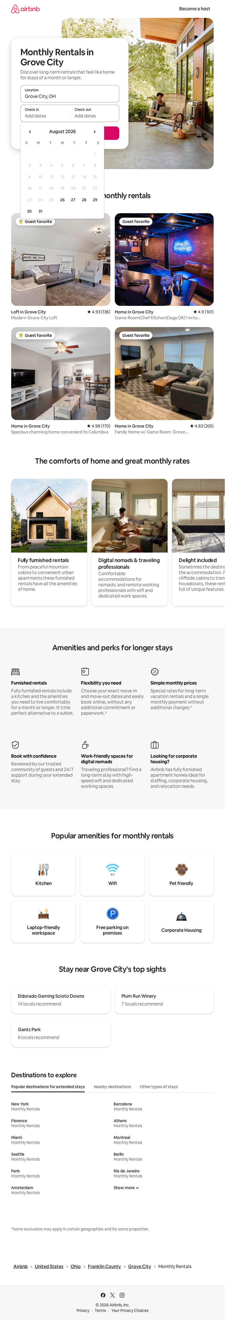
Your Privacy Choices (130, 1310)
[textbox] (45, 115)
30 (29, 211)
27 (73, 199)
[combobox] (70, 96)
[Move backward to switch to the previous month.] (30, 131)
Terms (100, 1310)
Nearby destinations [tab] (112, 1086)
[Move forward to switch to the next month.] (94, 131)
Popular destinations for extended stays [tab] (48, 1086)
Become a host (194, 9)
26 (62, 199)
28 (84, 199)
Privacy (83, 1310)
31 (40, 211)
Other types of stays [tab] (159, 1086)
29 (95, 199)
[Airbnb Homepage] (25, 9)
